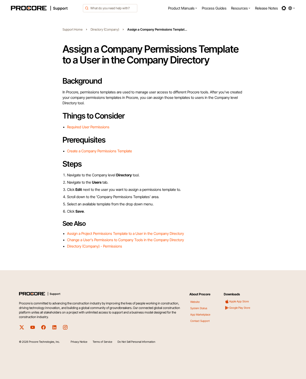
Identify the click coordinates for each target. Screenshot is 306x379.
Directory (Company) (105, 29)
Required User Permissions (88, 127)
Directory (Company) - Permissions (94, 246)
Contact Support (200, 321)
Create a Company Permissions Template (99, 151)
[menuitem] (182, 8)
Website (195, 302)
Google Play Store (239, 307)
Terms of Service (102, 341)
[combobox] (110, 8)
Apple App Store (239, 301)
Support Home (72, 29)
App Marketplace (200, 314)
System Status (198, 308)
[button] (182, 8)
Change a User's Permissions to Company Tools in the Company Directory (125, 240)
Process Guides (214, 8)
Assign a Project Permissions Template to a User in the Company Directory (125, 233)
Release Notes (266, 8)
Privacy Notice (79, 341)
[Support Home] (45, 8)
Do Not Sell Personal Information (136, 341)
